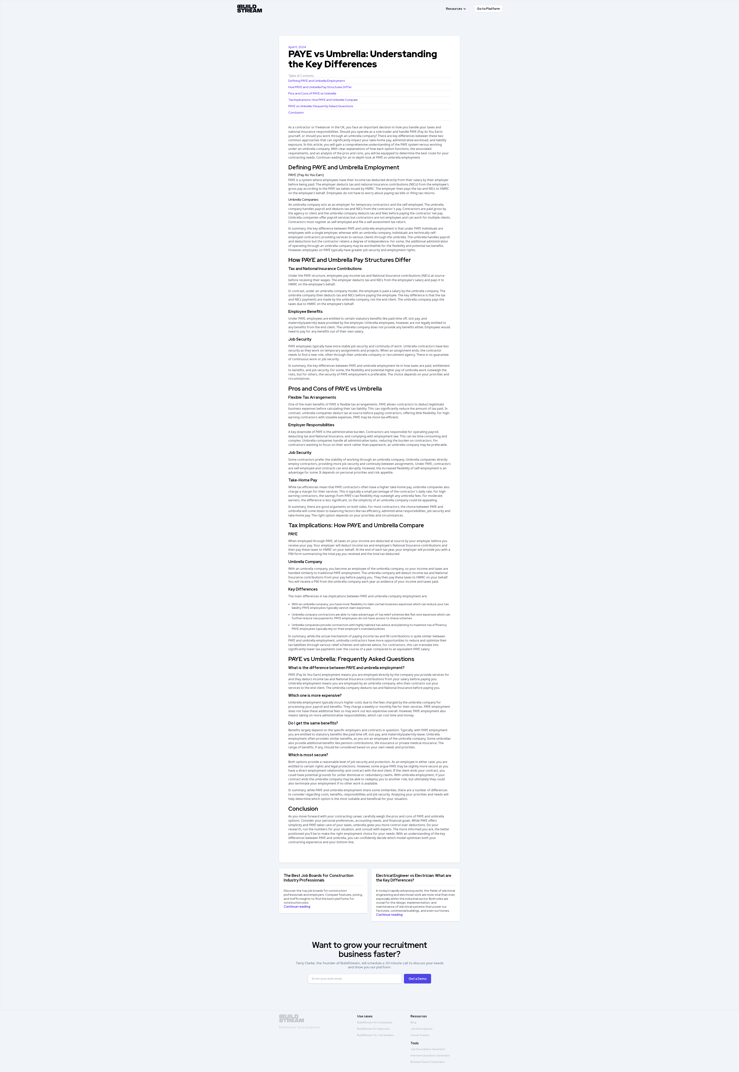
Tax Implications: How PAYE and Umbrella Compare (323, 100)
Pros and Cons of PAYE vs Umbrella (312, 93)
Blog (413, 1022)
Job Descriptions (421, 1028)
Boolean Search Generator (427, 1062)
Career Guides (419, 1035)
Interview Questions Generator (430, 1055)
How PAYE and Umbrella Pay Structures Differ (320, 87)
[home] (249, 8)
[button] (456, 8)
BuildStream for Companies (374, 1022)
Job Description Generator (427, 1049)
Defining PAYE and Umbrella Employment (316, 81)
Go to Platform (488, 9)
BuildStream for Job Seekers (375, 1035)
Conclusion (296, 112)
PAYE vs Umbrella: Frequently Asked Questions (320, 106)
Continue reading (297, 906)
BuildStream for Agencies (373, 1028)
